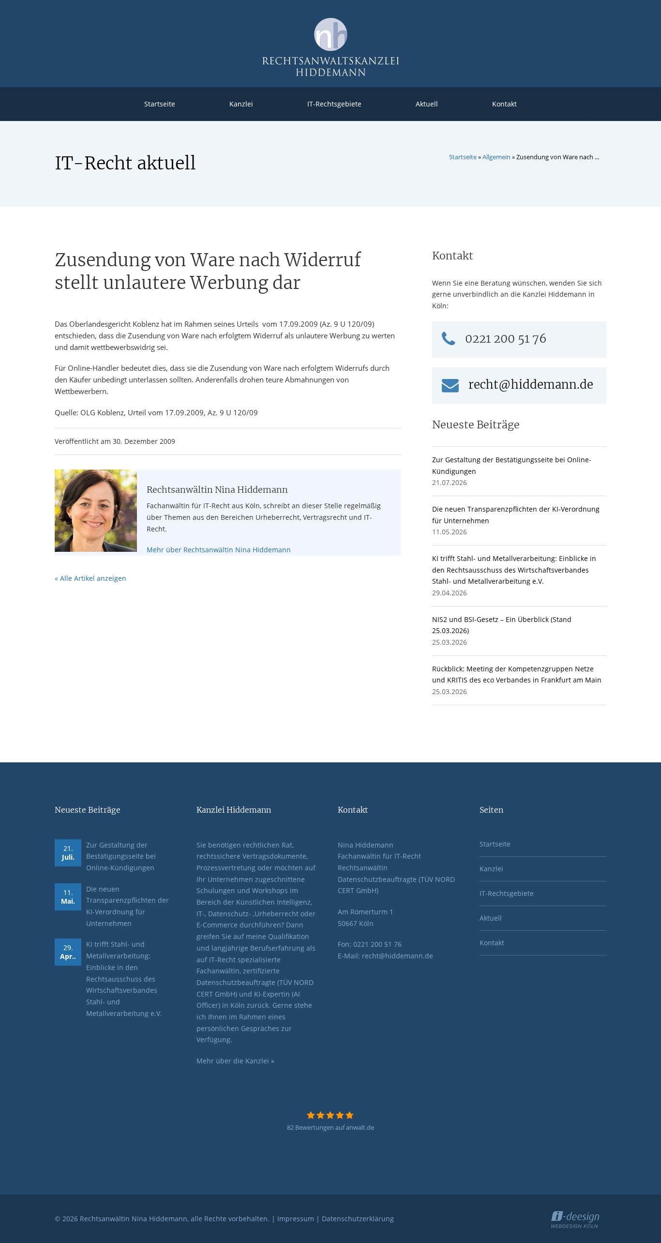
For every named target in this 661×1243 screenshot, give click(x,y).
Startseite (159, 103)
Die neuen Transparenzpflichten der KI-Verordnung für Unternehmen (127, 906)
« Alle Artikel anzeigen (90, 578)
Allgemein (496, 156)
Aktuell (427, 103)
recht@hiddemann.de (530, 384)
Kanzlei (241, 103)
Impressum (295, 1218)
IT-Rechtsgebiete (334, 103)
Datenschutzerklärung (358, 1218)
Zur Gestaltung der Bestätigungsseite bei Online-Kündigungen (121, 856)
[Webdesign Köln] (578, 1218)
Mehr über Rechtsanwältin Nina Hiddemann (219, 549)
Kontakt (504, 103)
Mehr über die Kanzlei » (235, 1060)
